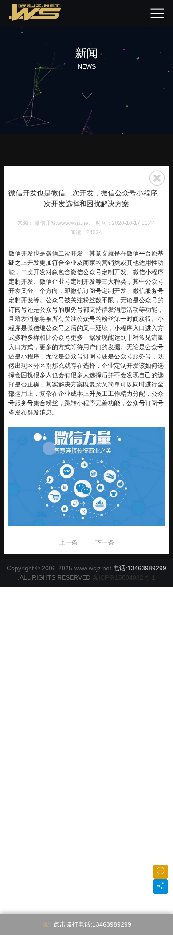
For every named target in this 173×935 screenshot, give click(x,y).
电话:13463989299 (139, 568)
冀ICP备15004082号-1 (123, 577)
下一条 (104, 542)
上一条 (68, 542)
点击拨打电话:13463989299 (92, 924)
